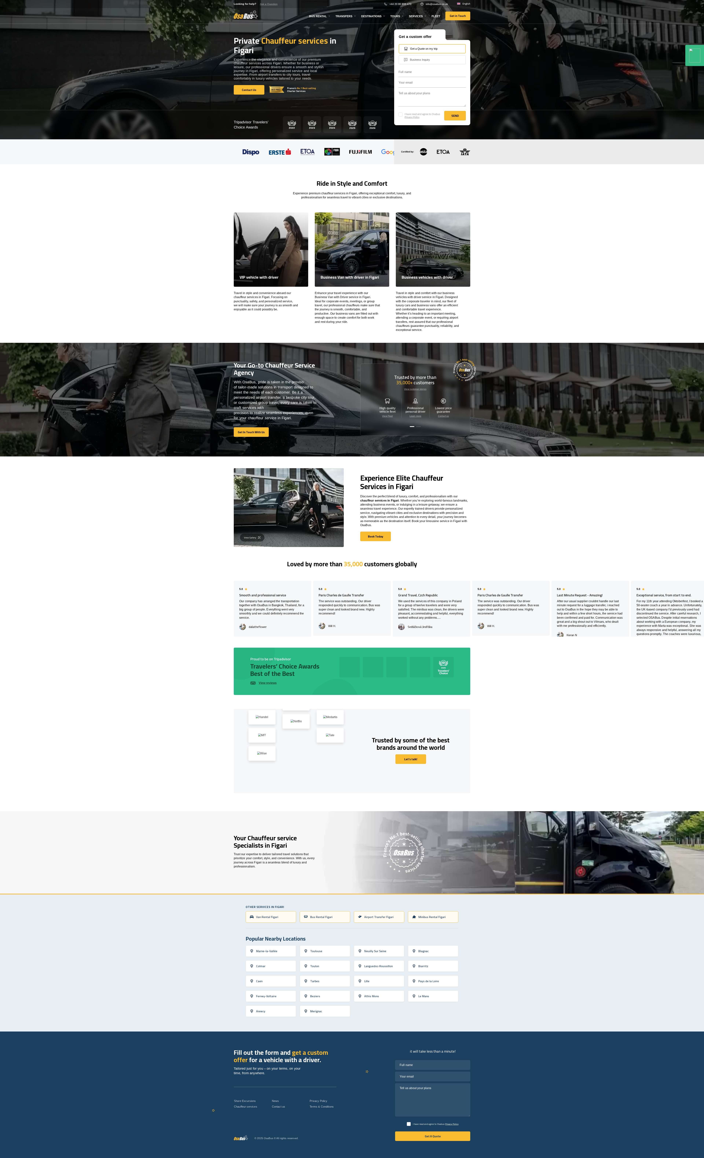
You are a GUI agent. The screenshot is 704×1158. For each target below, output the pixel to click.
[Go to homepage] (246, 14)
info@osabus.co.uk (437, 4)
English (466, 3)
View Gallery (250, 537)
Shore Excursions (245, 1100)
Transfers (344, 16)
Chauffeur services (245, 1106)
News (275, 1100)
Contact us (443, 416)
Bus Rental (318, 16)
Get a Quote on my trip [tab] (423, 48)
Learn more (415, 416)
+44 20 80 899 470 (400, 4)
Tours (395, 16)
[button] (412, 426)
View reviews (268, 682)
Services (416, 16)
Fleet (436, 16)
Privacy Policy (412, 117)
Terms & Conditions (322, 1106)
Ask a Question (269, 4)
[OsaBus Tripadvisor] (694, 55)
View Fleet (387, 416)
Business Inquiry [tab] (420, 59)
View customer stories (415, 389)
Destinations (371, 16)
